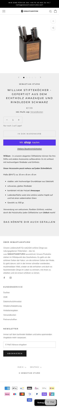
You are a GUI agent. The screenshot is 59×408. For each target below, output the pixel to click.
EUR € (21, 367)
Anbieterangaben (10, 310)
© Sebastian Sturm (29, 373)
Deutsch (34, 367)
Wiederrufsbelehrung (12, 306)
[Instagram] (11, 277)
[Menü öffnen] (3, 11)
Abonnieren (15, 353)
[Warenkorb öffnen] (55, 11)
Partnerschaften (10, 319)
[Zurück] (18, 77)
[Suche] (50, 11)
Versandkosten (36, 112)
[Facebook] (4, 277)
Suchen (6, 292)
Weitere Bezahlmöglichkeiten (29, 148)
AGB (5, 297)
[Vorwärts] (40, 77)
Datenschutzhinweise (12, 301)
